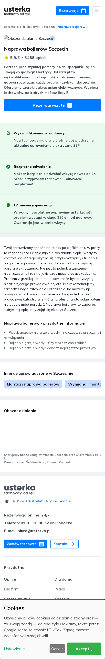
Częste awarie (17, 598)
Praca (59, 589)
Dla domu (63, 579)
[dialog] (52, 629)
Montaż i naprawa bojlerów (33, 384)
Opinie (10, 579)
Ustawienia (14, 648)
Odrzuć (57, 648)
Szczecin (48, 27)
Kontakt (61, 598)
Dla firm (11, 589)
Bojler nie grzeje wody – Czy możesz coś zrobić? (47, 343)
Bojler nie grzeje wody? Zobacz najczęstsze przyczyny (52, 348)
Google (64, 501)
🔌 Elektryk (30, 27)
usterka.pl (11, 27)
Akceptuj (84, 648)
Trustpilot (34, 501)
